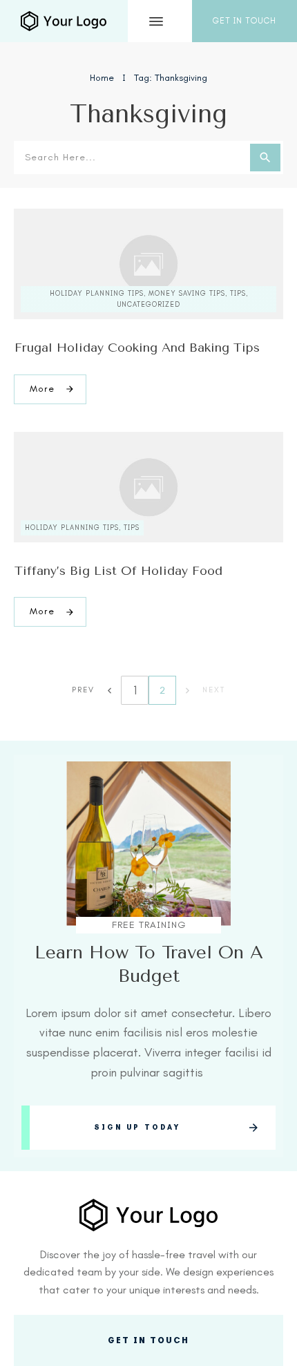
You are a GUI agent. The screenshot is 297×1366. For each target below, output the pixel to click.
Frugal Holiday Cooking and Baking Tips (137, 347)
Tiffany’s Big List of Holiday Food (118, 570)
